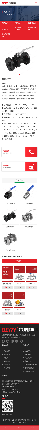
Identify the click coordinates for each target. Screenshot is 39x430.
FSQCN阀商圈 (21, 422)
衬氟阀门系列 (6, 35)
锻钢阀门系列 (32, 29)
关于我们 (7, 354)
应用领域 (7, 364)
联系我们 (7, 368)
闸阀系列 (18, 23)
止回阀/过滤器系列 (19, 29)
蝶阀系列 (5, 30)
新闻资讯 (7, 361)
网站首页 (7, 351)
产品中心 (7, 358)
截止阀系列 (32, 23)
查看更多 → (19, 261)
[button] (19, 74)
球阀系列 (5, 23)
